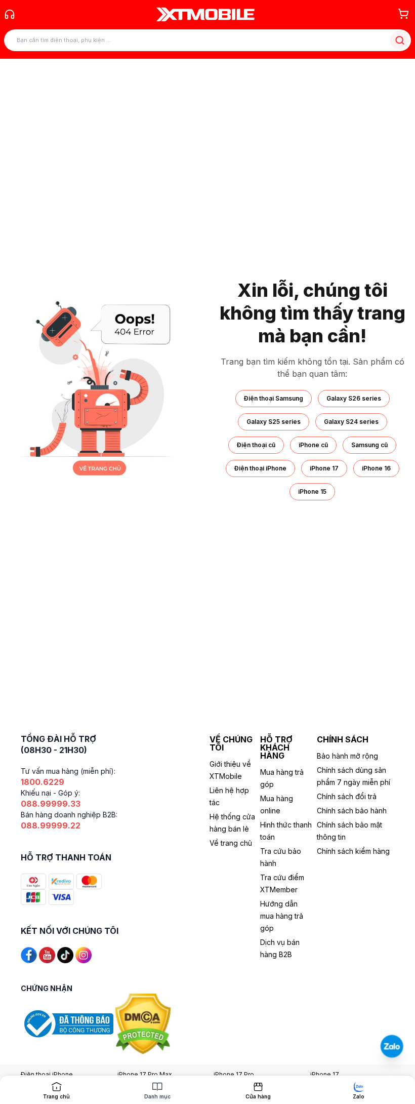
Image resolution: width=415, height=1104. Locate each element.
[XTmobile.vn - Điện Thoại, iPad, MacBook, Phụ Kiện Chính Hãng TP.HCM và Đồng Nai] (205, 14)
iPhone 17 (324, 468)
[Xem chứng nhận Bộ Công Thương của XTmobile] (68, 1023)
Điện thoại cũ (256, 445)
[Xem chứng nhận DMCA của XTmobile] (144, 1023)
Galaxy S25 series (273, 421)
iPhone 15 (312, 491)
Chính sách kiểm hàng (353, 851)
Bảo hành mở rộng (347, 756)
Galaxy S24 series (351, 421)
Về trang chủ (231, 843)
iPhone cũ (313, 445)
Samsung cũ (369, 445)
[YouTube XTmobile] (47, 954)
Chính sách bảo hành (352, 810)
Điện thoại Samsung (273, 398)
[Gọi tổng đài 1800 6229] (9, 14)
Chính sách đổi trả (347, 796)
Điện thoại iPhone (260, 468)
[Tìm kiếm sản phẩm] (399, 40)
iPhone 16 (376, 468)
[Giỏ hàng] (403, 13)
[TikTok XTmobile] (65, 954)
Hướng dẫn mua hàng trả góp (281, 915)
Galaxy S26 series (353, 398)
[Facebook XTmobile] (29, 954)
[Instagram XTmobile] (83, 954)
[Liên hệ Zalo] (392, 1046)
